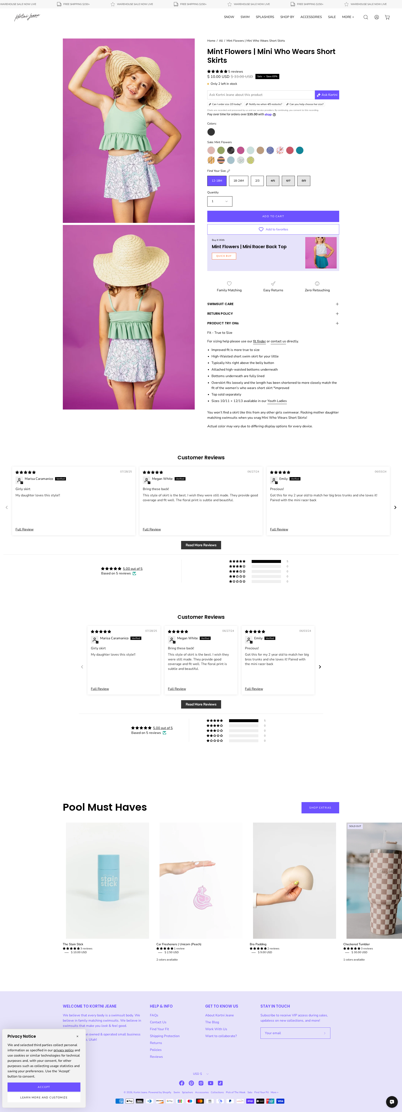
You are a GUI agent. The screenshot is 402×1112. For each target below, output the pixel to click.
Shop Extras (320, 808)
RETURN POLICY (220, 313)
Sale (249, 1092)
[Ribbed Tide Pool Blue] (300, 150)
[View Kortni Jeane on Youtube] (210, 1083)
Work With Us (216, 1029)
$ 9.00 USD (265, 952)
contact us (278, 341)
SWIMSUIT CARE (220, 304)
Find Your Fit (159, 1029)
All (221, 41)
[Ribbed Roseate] (290, 150)
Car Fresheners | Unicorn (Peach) (178, 944)
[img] (25, 472)
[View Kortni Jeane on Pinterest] (191, 1083)
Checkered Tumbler (356, 944)
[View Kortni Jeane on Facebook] (182, 1083)
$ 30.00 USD (359, 952)
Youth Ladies (277, 401)
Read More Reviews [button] (201, 545)
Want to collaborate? (221, 1036)
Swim (177, 1092)
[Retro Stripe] (221, 160)
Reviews (156, 1056)
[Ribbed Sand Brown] (260, 150)
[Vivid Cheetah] (250, 160)
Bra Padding (258, 944)
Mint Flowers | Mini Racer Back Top (249, 247)
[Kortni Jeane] (27, 17)
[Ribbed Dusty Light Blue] (231, 160)
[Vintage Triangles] (211, 160)
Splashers (187, 1092)
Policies (156, 1050)
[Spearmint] (250, 150)
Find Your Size (216, 171)
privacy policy (64, 1050)
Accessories (202, 1092)
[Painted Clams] (280, 150)
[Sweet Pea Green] (221, 150)
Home (211, 41)
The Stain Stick (73, 944)
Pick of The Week (235, 1092)
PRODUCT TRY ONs (223, 323)
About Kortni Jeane (219, 1015)
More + (274, 1092)
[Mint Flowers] (241, 160)
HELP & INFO (161, 1006)
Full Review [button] (24, 529)
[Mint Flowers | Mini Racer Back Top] (321, 252)
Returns (156, 1043)
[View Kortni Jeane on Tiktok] (220, 1083)
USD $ (197, 1074)
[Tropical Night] (231, 150)
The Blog (212, 1022)
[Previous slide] (6, 507)
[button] (217, 71)
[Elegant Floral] (270, 150)
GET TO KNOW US (221, 1006)
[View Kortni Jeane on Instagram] (201, 1083)
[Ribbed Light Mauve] (211, 150)
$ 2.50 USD (172, 952)
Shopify (166, 1092)
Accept (44, 1087)
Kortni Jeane (140, 1092)
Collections (217, 1092)
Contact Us (158, 1022)
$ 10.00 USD (79, 952)
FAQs (154, 1015)
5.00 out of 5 (133, 568)
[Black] (211, 132)
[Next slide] (395, 507)
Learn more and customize (43, 1097)
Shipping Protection (165, 1036)
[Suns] (241, 150)
